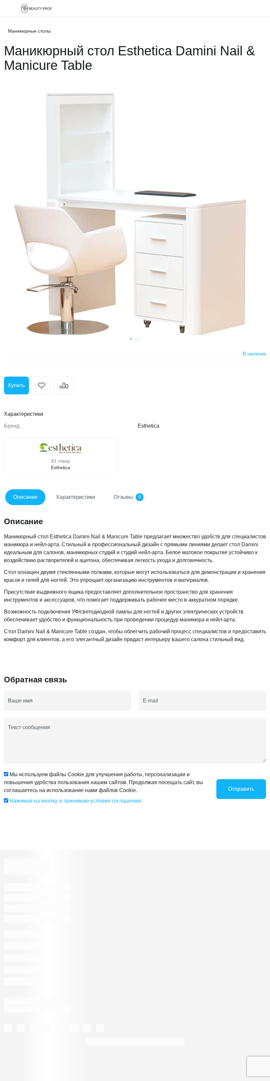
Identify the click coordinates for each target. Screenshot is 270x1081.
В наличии (254, 353)
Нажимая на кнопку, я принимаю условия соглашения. (76, 801)
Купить (16, 385)
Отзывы (127, 497)
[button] (131, 338)
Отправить (241, 789)
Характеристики (75, 497)
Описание (25, 497)
